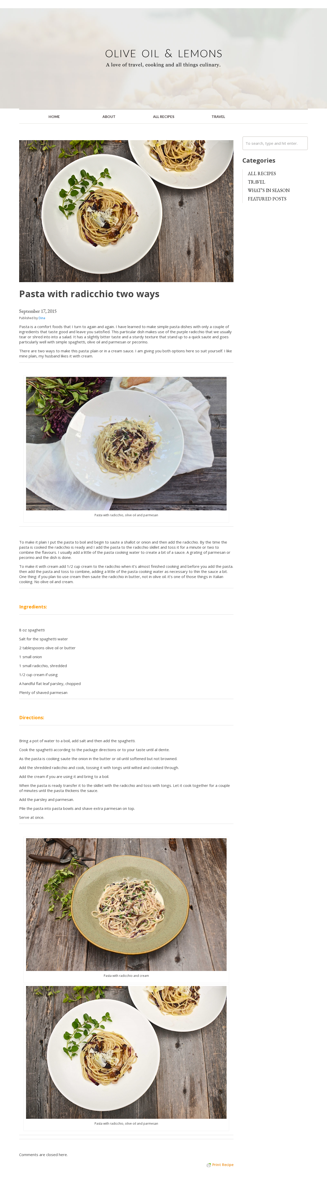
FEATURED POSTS (267, 199)
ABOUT (108, 116)
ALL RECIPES (163, 116)
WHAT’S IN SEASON (269, 190)
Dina (42, 318)
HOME (54, 116)
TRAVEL (218, 116)
